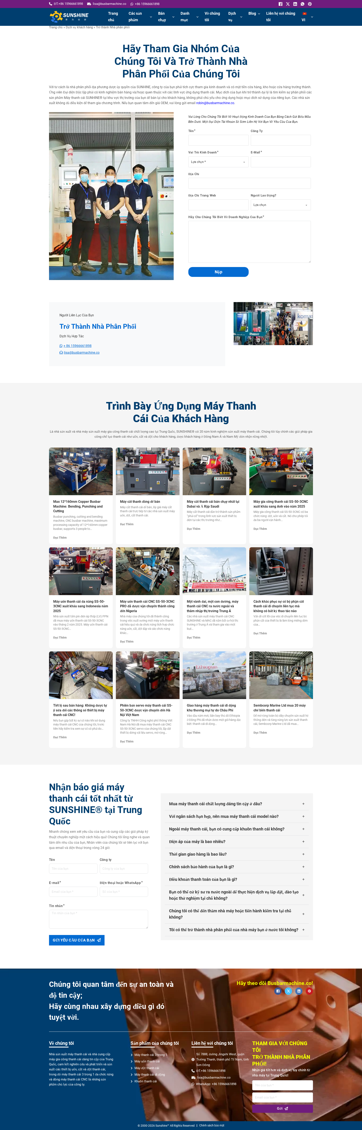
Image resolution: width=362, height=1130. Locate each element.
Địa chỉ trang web (202, 195)
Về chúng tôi (212, 16)
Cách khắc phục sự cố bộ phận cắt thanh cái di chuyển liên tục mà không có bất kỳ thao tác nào (278, 606)
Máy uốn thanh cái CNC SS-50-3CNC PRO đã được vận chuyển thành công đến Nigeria (147, 606)
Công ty (257, 131)
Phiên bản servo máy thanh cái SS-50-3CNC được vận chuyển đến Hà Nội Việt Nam (146, 710)
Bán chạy (162, 16)
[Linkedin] (294, 4)
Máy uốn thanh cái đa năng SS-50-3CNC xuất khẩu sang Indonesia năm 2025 (80, 606)
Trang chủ (113, 16)
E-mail (255, 152)
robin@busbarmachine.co (215, 103)
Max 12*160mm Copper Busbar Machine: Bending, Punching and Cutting (78, 506)
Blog (252, 13)
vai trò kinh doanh (202, 152)
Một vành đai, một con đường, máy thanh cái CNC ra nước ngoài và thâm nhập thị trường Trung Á (212, 606)
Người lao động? (263, 195)
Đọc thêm (60, 537)
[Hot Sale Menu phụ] (173, 17)
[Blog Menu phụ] (259, 13)
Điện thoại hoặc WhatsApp (120, 883)
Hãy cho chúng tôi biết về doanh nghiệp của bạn (225, 217)
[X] (287, 4)
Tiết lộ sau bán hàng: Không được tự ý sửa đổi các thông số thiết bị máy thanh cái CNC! (80, 710)
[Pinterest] (309, 4)
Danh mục (185, 16)
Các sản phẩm (135, 16)
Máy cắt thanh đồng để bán (140, 502)
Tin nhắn (56, 906)
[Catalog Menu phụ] (197, 17)
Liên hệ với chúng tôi (280, 16)
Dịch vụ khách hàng (79, 27)
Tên (191, 131)
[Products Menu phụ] (151, 17)
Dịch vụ (232, 16)
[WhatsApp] (302, 4)
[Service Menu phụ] (241, 17)
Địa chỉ (193, 174)
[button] (237, 803)
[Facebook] (280, 4)
